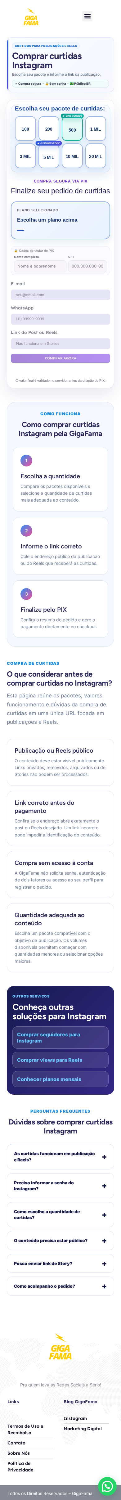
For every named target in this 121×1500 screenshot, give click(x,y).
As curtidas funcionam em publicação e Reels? (60, 1156)
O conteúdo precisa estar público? (60, 1240)
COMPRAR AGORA (60, 358)
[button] (87, 16)
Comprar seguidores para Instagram (48, 1037)
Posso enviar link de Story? (60, 1263)
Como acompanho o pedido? (60, 1286)
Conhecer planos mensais (49, 1079)
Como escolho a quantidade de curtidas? (60, 1214)
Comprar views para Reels (49, 1060)
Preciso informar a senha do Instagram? (60, 1185)
